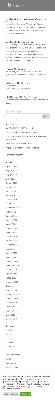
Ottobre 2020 (11, 269)
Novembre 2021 (12, 236)
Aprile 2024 (10, 179)
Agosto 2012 (11, 319)
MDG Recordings (12, 354)
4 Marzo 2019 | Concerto (15, 68)
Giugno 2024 (11, 170)
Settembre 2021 (12, 244)
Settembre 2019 (12, 294)
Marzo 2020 (10, 278)
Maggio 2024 (11, 174)
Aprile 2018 (10, 306)
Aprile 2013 (10, 315)
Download (9, 346)
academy (9, 330)
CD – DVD (9, 342)
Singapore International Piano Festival (22, 148)
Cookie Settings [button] (11, 394)
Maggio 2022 (11, 220)
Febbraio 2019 (11, 298)
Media (8, 359)
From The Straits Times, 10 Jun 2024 (21, 143)
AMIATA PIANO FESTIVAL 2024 (19, 128)
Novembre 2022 (12, 199)
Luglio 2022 (10, 212)
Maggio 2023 (11, 191)
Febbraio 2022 (11, 228)
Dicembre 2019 (12, 286)
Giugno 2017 (11, 310)
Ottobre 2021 (11, 240)
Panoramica (10, 363)
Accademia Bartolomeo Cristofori (19, 42)
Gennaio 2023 (11, 195)
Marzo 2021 (10, 257)
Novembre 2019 (12, 290)
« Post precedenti (13, 111)
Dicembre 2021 (12, 232)
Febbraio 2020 (11, 282)
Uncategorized (11, 367)
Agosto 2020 (11, 273)
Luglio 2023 (10, 187)
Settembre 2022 (12, 207)
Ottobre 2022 (11, 203)
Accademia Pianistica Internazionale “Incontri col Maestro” (25, 20)
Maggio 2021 (11, 253)
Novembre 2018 (12, 302)
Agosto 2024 (11, 166)
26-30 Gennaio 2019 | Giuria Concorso (21, 97)
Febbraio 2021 (11, 261)
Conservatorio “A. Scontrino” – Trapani (22, 132)
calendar (9, 334)
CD (6, 338)
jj (6, 350)
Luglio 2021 (10, 249)
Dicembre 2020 (12, 265)
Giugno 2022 (11, 216)
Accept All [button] (26, 394)
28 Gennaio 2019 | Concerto (16, 83)
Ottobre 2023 (11, 183)
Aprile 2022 (10, 224)
